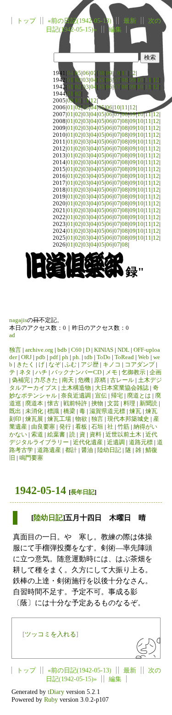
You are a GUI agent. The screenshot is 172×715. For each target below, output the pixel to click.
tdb (88, 357)
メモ (111, 372)
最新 (129, 20)
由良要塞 (43, 427)
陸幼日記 (109, 450)
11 (125, 73)
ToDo (104, 357)
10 (117, 73)
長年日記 (82, 492)
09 (109, 73)
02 (78, 80)
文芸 (113, 403)
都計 (71, 450)
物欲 (81, 419)
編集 (115, 29)
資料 (95, 434)
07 (93, 73)
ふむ (71, 364)
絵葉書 (56, 434)
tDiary (56, 691)
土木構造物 (76, 388)
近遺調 (116, 442)
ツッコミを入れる (50, 634)
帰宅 (117, 395)
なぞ (55, 364)
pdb (40, 357)
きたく (25, 364)
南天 (68, 380)
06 (86, 73)
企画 (155, 372)
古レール (122, 380)
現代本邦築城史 (128, 419)
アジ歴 (90, 364)
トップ (26, 20)
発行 (65, 427)
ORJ (26, 357)
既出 (15, 411)
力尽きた (46, 380)
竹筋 (123, 427)
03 (86, 80)
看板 (81, 427)
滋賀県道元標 (107, 411)
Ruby (51, 699)
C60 (76, 350)
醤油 (87, 450)
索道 (37, 434)
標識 (53, 411)
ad (12, 335)
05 (78, 73)
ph (65, 357)
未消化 (34, 411)
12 (132, 73)
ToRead (124, 357)
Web (143, 357)
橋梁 (69, 411)
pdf (54, 357)
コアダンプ (140, 364)
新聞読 (148, 403)
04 (70, 73)
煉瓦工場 (59, 419)
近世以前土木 (123, 434)
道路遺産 (49, 450)
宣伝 (101, 395)
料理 (129, 403)
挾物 (97, 403)
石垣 (97, 427)
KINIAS (103, 350)
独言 (15, 350)
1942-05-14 (40, 490)
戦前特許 (75, 403)
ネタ (25, 372)
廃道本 (34, 403)
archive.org (39, 350)
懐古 (53, 403)
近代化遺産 (88, 442)
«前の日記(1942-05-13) (79, 20)
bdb (62, 350)
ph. (76, 357)
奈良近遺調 (76, 395)
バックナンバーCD (76, 372)
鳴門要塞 (31, 458)
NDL (123, 350)
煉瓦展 (34, 419)
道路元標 (141, 442)
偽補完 (21, 380)
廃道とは (139, 395)
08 (101, 73)
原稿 (100, 380)
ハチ (41, 372)
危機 (84, 380)
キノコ (112, 364)
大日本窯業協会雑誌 (122, 388)
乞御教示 (133, 372)
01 (70, 80)
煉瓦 (135, 411)
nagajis (18, 320)
